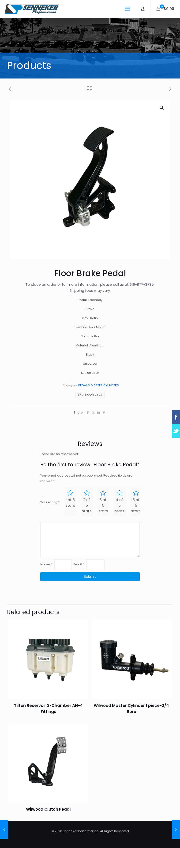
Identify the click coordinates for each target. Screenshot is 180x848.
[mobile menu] (127, 9)
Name (46, 564)
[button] (162, 107)
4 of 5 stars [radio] (119, 505)
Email (78, 564)
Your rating (50, 502)
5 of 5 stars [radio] (136, 505)
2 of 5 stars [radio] (86, 505)
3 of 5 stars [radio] (103, 505)
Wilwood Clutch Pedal (48, 809)
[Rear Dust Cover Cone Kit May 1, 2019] (4, 829)
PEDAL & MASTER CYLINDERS (98, 385)
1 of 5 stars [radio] (70, 502)
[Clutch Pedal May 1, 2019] (176, 829)
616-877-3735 (142, 284)
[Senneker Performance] (32, 9)
